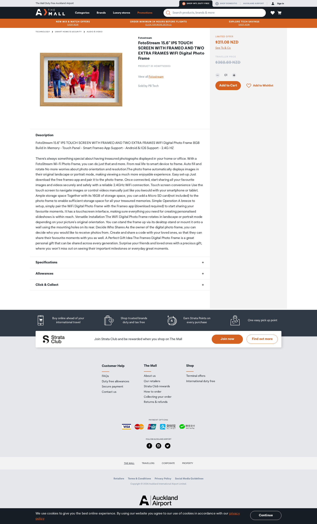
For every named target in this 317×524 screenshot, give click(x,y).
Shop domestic (228, 3)
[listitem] (64, 320)
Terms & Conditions (139, 478)
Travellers (148, 463)
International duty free (200, 381)
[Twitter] (167, 446)
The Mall (129, 463)
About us (150, 376)
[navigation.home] (50, 12)
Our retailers (152, 381)
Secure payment (112, 386)
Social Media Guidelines (189, 478)
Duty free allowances (115, 381)
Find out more (262, 339)
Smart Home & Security (68, 32)
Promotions (144, 12)
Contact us (109, 392)
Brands (101, 12)
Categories (82, 12)
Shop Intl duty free (198, 3)
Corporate (168, 463)
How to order (152, 392)
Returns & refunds (155, 402)
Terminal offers (195, 376)
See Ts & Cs (223, 48)
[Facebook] (149, 446)
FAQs (105, 376)
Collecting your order (158, 397)
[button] (273, 13)
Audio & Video (95, 32)
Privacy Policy (163, 478)
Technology (43, 32)
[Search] (168, 13)
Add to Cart (228, 85)
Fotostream (156, 77)
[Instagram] (158, 446)
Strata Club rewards (157, 386)
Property (187, 463)
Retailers (119, 478)
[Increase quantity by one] (234, 75)
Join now (227, 339)
